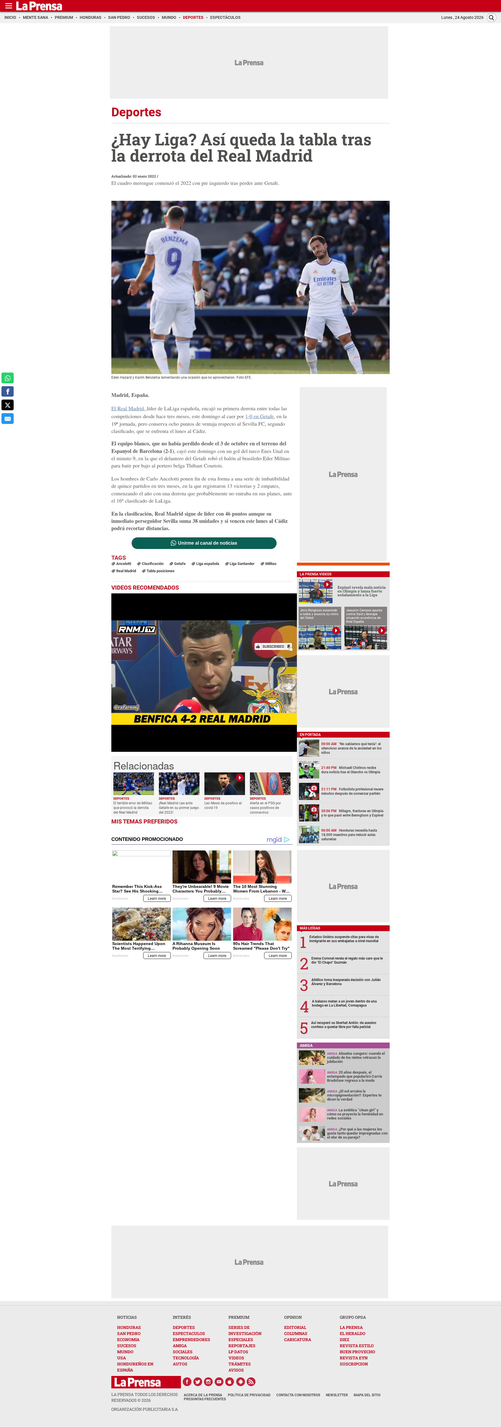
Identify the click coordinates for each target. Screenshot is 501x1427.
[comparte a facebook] (7, 391)
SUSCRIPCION (354, 1364)
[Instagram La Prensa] (208, 1381)
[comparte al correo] (7, 418)
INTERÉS (182, 1317)
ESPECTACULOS (189, 1333)
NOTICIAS (127, 1317)
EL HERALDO (352, 1333)
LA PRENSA (351, 1327)
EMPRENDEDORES (191, 1339)
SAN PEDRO (129, 1333)
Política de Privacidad (249, 1395)
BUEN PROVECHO (357, 1351)
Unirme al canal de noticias (207, 543)
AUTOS (180, 1364)
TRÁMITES (239, 1364)
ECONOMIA (128, 1339)
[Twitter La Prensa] (197, 1381)
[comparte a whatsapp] (7, 378)
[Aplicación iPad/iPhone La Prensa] (230, 1381)
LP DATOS (238, 1351)
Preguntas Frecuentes (205, 1399)
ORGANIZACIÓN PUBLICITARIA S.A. (145, 1409)
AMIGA (180, 1345)
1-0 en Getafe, (260, 416)
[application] (204, 672)
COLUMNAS (295, 1333)
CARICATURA (297, 1339)
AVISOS (236, 1370)
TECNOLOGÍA (186, 1358)
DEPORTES (184, 1327)
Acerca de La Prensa (203, 1395)
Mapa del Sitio (367, 1395)
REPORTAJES (241, 1345)
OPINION (293, 1317)
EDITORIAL (295, 1327)
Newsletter (337, 1395)
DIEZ (344, 1339)
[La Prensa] (137, 1382)
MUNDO (125, 1351)
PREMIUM (238, 1317)
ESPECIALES (240, 1339)
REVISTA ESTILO (357, 1345)
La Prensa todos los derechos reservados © (144, 1397)
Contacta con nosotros (298, 1395)
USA (121, 1358)
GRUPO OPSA (353, 1317)
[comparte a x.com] (7, 405)
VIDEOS (236, 1358)
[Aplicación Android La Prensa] (240, 1381)
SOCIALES (183, 1351)
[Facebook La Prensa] (187, 1381)
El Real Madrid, (129, 408)
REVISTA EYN (354, 1358)
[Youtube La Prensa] (219, 1381)
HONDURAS (129, 1327)
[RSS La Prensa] (251, 1381)
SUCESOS (126, 1345)
